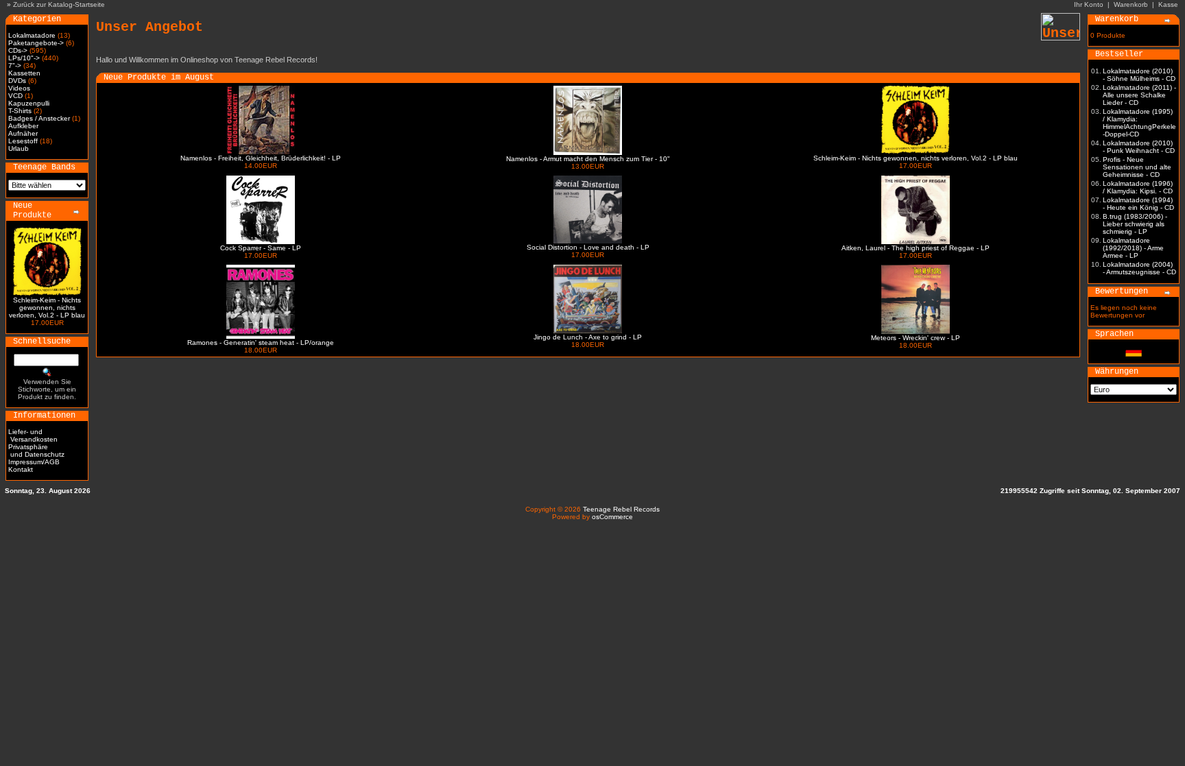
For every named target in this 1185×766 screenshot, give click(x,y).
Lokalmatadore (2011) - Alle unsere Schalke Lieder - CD (1139, 95)
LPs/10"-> (24, 58)
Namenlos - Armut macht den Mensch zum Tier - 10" (588, 159)
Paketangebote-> (36, 43)
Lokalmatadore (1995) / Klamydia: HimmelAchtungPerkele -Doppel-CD (1139, 123)
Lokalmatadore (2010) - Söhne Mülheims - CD (1139, 74)
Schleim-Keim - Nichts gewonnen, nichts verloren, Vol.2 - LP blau (47, 307)
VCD (15, 95)
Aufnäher (23, 133)
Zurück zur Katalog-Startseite (59, 4)
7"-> (14, 65)
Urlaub (18, 148)
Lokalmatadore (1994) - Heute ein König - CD (1138, 203)
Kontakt (20, 469)
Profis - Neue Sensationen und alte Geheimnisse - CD (1137, 167)
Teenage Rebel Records (621, 509)
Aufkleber (23, 126)
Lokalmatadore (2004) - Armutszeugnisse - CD (1139, 268)
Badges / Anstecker (39, 118)
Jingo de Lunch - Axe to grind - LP (588, 337)
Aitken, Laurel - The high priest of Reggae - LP (915, 248)
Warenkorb (1131, 4)
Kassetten (24, 73)
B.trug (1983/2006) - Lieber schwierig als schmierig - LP (1135, 224)
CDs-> (17, 50)
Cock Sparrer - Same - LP (260, 248)
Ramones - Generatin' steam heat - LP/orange (260, 342)
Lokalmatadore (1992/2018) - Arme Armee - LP (1133, 248)
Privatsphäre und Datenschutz (36, 450)
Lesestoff (23, 141)
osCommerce (612, 516)
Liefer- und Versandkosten (33, 435)
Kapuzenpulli (28, 103)
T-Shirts (20, 111)
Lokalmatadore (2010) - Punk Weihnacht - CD (1139, 146)
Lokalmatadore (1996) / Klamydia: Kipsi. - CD (1138, 187)
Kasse (1168, 4)
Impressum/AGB (34, 462)
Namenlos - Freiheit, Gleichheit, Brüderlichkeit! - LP (260, 158)
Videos (19, 88)
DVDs (17, 80)
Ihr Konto (1088, 4)
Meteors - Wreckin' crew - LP (915, 338)
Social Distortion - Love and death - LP (588, 247)
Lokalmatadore (32, 35)
